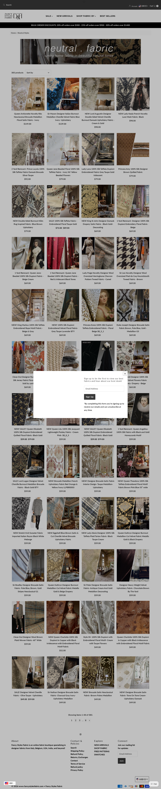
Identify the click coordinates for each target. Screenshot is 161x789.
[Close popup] (125, 374)
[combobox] (10, 783)
